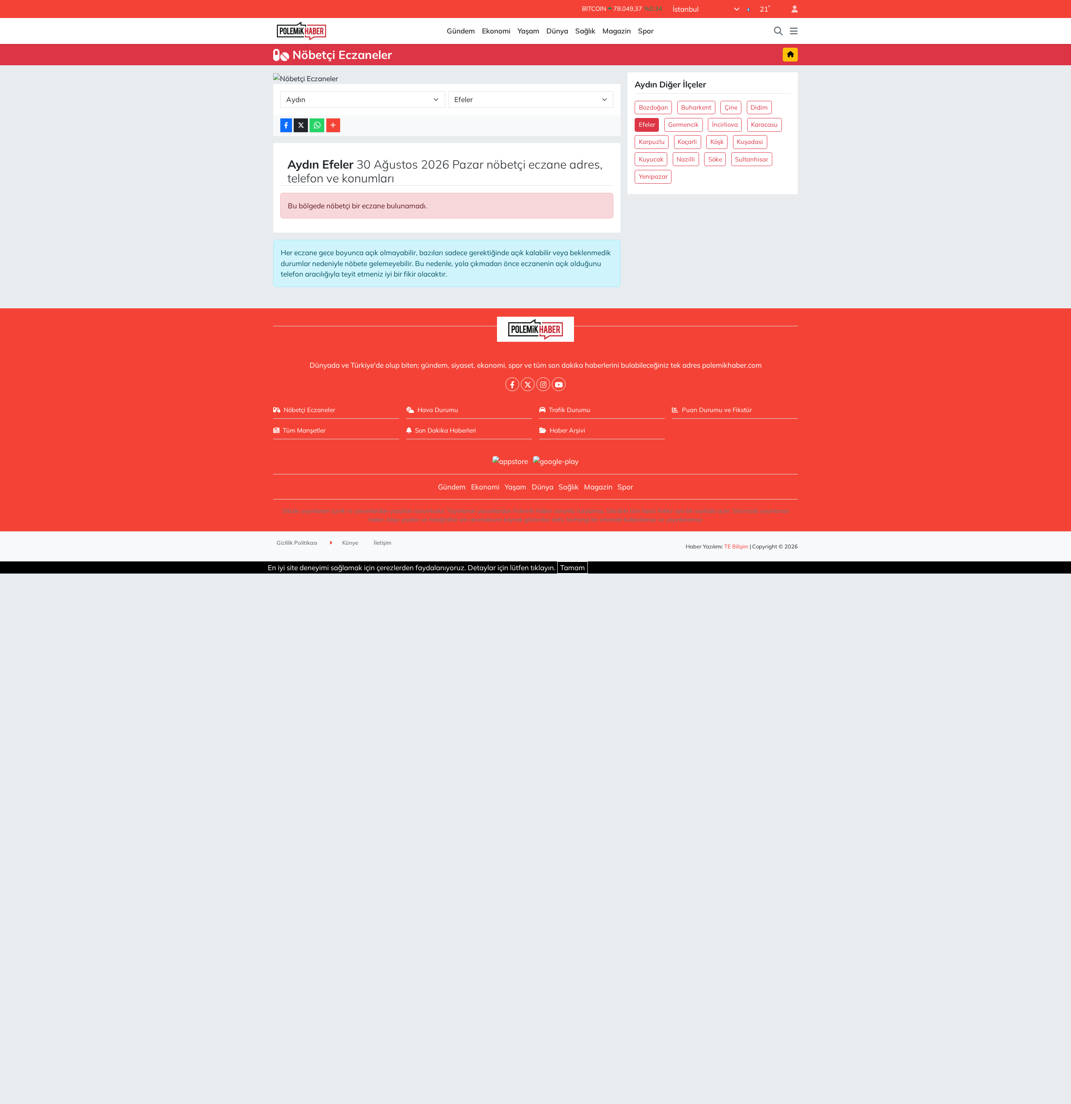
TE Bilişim (736, 546)
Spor (645, 30)
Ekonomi (496, 30)
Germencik (683, 124)
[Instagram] (543, 384)
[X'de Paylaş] (301, 125)
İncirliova (725, 124)
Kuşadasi (750, 142)
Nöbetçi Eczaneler (309, 410)
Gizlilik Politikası (297, 542)
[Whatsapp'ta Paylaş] (317, 125)
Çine (731, 107)
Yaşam (528, 30)
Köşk (717, 142)
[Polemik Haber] (301, 30)
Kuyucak (651, 159)
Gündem (461, 30)
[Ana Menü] (794, 31)
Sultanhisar (751, 159)
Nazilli (685, 159)
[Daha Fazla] (333, 125)
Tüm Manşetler (304, 430)
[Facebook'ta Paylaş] (286, 125)
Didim (759, 107)
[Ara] (779, 31)
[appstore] (510, 460)
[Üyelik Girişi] (791, 9)
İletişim (383, 542)
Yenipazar (653, 176)
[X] (528, 384)
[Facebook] (512, 384)
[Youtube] (559, 384)
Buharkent (696, 107)
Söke (715, 159)
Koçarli (687, 142)
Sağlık (585, 30)
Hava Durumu (438, 410)
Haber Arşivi (567, 430)
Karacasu (764, 124)
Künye (349, 542)
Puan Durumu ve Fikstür (717, 410)
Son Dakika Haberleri (445, 430)
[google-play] (556, 460)
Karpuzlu (652, 142)
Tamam (572, 567)
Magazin (616, 30)
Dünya (557, 30)
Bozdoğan (653, 107)
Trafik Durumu (569, 410)
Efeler (647, 124)
